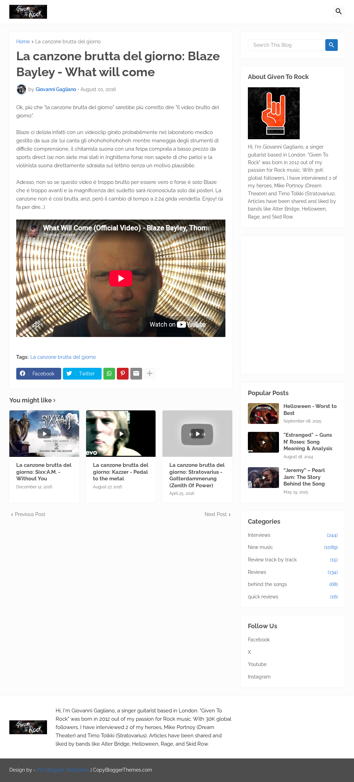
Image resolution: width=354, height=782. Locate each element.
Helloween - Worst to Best (310, 409)
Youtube (257, 664)
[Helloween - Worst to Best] (263, 413)
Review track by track (293, 559)
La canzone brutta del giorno (68, 41)
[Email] (136, 374)
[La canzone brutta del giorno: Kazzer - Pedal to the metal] (121, 433)
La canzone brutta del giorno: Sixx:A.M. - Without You (44, 472)
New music (293, 547)
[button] (339, 12)
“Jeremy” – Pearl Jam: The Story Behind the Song (304, 477)
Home (23, 41)
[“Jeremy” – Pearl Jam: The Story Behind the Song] (263, 477)
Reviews (293, 572)
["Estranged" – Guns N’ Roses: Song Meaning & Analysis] (263, 442)
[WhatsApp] (109, 374)
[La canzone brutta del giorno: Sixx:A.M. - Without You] (44, 433)
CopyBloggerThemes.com (122, 770)
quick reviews (293, 596)
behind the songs (293, 584)
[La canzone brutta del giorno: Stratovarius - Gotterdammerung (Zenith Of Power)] (197, 433)
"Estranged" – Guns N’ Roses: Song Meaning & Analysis (307, 442)
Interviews (293, 535)
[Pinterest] (123, 374)
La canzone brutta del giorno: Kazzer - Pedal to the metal (120, 472)
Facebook (259, 639)
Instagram (259, 676)
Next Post (216, 514)
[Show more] (150, 374)
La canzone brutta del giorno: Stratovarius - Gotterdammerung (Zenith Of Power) (197, 475)
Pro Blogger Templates (63, 770)
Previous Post (30, 514)
